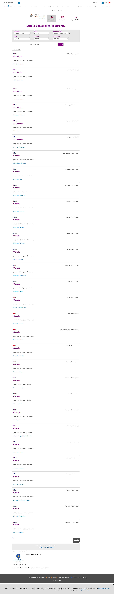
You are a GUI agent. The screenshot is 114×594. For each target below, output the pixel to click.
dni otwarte (51, 6)
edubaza (60, 10)
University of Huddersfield (19, 275)
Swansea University (18, 259)
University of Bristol (18, 291)
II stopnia (87, 6)
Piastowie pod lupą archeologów (33, 554)
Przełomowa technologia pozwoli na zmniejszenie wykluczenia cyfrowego (31, 567)
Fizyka (16, 428)
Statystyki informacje (76, 20)
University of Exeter (18, 452)
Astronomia (18, 123)
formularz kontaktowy (81, 577)
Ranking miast (62, 20)
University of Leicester (18, 211)
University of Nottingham (19, 516)
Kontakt (49, 577)
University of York (17, 404)
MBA (53, 10)
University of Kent (17, 179)
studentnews (32, 6)
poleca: (12, 6)
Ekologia (16, 412)
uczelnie (42, 6)
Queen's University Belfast (19, 307)
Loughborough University (19, 163)
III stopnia (96, 6)
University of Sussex (18, 131)
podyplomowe (106, 6)
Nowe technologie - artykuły (19, 564)
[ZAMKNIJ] (84, 590)
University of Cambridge (19, 147)
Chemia (16, 156)
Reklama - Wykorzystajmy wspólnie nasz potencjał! (36, 577)
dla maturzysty (22, 6)
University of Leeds (18, 80)
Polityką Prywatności (104, 588)
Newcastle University (18, 339)
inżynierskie (70, 6)
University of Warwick (18, 227)
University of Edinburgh (19, 115)
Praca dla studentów (63, 577)
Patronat (54, 577)
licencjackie (60, 6)
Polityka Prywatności (57, 580)
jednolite (79, 6)
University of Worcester (19, 420)
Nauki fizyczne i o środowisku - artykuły (22, 551)
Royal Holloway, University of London (22, 436)
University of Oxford (18, 64)
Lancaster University (18, 387)
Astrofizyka (17, 56)
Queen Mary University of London (21, 500)
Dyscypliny (51, 20)
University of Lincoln (18, 99)
